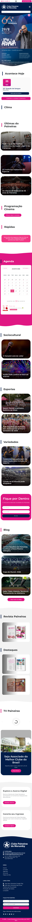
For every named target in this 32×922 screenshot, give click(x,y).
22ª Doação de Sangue (15, 308)
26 (5, 279)
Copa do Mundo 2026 (12, 572)
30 (19, 279)
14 (23, 285)
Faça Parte (16, 770)
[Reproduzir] (16, 722)
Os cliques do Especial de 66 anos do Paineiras (14, 192)
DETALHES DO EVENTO (16, 93)
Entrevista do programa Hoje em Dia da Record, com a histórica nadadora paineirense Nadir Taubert (16, 239)
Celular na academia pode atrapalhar (14, 482)
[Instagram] (7, 914)
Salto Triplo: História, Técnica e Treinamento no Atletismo (15, 592)
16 (4, 288)
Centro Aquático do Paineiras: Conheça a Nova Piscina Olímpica (15, 549)
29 (16, 279)
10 (8, 285)
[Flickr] (9, 914)
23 (4, 291)
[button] (16, 1)
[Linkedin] (5, 914)
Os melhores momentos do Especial (13, 170)
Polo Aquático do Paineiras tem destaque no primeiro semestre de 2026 (14, 429)
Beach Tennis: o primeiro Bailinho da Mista (13, 409)
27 (8, 279)
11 (12, 285)
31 (23, 279)
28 (12, 279)
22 (27, 288)
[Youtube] (11, 914)
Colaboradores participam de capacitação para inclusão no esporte (15, 461)
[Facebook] (3, 914)
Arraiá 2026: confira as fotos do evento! (15, 375)
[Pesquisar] (29, 12)
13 (19, 285)
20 (19, 288)
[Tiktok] (13, 914)
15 (27, 285)
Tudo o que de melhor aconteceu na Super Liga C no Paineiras (16, 146)
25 (12, 291)
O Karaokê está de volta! (13, 356)
